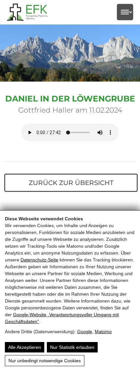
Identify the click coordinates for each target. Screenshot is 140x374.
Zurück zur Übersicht (71, 183)
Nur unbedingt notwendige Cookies (44, 360)
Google (84, 331)
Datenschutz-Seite (39, 259)
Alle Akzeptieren (24, 347)
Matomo (103, 331)
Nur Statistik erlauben (72, 347)
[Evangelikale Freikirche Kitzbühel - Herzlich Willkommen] (31, 12)
